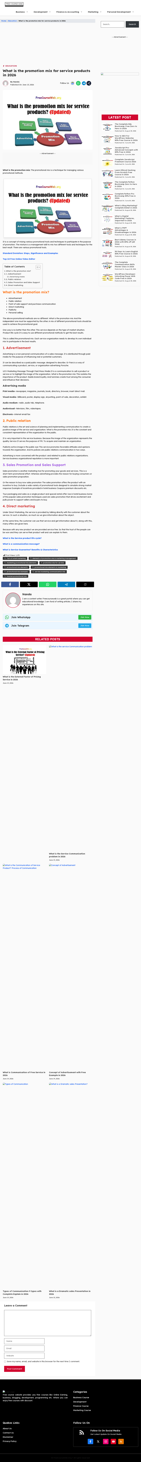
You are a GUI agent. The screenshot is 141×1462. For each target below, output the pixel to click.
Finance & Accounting (67, 12)
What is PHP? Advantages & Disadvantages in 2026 (125, 230)
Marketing (93, 12)
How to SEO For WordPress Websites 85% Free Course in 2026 (126, 138)
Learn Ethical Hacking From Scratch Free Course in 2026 (125, 172)
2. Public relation (13, 279)
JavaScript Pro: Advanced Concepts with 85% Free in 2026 (126, 150)
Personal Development (119, 12)
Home (3, 21)
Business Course (81, 1397)
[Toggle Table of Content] (37, 267)
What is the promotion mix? (18, 271)
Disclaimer (8, 1437)
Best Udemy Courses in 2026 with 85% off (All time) (125, 242)
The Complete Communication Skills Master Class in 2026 (125, 264)
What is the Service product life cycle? (22, 538)
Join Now (84, 617)
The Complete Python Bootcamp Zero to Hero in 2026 (126, 184)
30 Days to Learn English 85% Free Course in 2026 (126, 252)
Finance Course (81, 1406)
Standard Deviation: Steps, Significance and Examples (30, 253)
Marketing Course (82, 1410)
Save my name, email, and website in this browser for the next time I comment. (43, 1361)
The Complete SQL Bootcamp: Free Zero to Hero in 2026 (126, 126)
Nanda (16, 82)
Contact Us (8, 1433)
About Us (7, 1428)
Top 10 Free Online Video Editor (19, 259)
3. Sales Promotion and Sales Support (23, 282)
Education (12, 21)
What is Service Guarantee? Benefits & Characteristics (30, 549)
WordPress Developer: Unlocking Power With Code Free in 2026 (125, 276)
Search (132, 24)
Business (20, 12)
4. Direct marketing (14, 285)
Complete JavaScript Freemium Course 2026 (125, 160)
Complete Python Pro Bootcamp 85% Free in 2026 (125, 196)
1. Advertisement (13, 274)
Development (41, 12)
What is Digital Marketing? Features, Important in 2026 (124, 218)
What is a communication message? (21, 544)
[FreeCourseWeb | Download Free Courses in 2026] (14, 4)
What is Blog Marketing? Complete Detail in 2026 (126, 206)
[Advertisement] (47, 45)
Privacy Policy (9, 1441)
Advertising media (17, 277)
